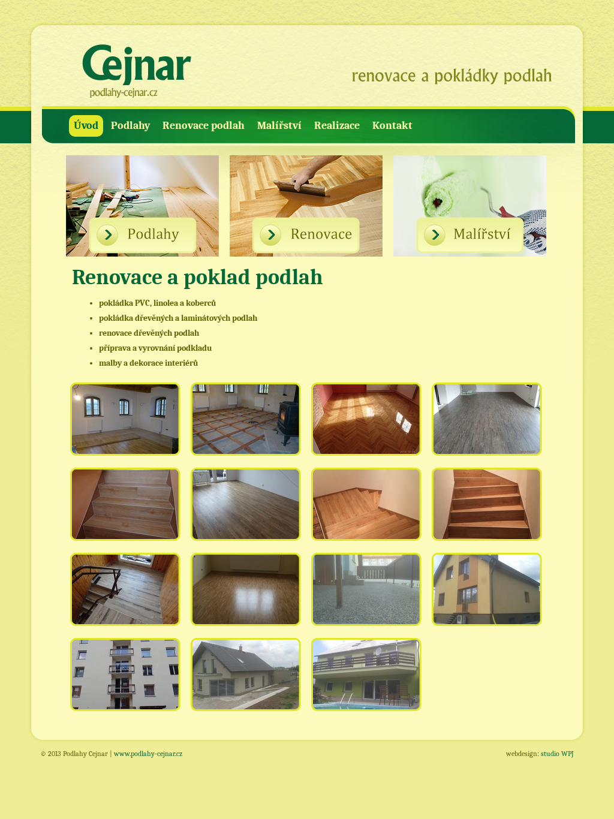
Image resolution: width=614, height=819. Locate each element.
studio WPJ (557, 753)
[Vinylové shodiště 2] (488, 510)
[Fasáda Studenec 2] (246, 680)
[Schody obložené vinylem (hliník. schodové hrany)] (126, 510)
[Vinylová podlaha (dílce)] (488, 425)
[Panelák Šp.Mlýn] (126, 680)
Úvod (86, 125)
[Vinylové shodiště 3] (126, 595)
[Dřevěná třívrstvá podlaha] (246, 510)
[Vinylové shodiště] (367, 510)
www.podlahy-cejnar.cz (148, 753)
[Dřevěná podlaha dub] (126, 425)
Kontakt (392, 125)
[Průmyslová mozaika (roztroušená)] (246, 595)
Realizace (337, 125)
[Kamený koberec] (367, 595)
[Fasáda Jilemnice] (367, 680)
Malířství (279, 125)
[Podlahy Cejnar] (136, 72)
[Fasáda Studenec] (488, 595)
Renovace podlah (203, 125)
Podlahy (130, 125)
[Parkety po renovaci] (367, 425)
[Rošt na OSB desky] (246, 425)
